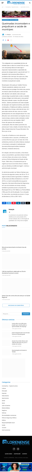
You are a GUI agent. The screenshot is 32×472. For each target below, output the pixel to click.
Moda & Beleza (6, 408)
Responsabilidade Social (8, 422)
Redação (9, 34)
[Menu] (3, 3)
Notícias (4, 413)
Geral (3, 403)
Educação (4, 391)
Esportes (4, 393)
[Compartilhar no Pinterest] (8, 40)
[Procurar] (29, 3)
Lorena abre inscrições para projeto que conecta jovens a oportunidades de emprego (19, 325)
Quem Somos (8, 453)
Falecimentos (5, 395)
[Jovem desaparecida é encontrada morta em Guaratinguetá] (6, 335)
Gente (3, 400)
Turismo (4, 427)
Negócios (4, 410)
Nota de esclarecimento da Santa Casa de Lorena (14, 248)
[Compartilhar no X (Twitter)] (5, 40)
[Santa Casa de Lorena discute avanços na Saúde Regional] (16, 286)
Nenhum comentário (7, 36)
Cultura (4, 388)
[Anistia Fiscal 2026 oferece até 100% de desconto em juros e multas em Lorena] (6, 343)
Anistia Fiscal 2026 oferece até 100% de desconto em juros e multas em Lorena (20, 342)
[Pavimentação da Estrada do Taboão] (6, 352)
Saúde (3, 425)
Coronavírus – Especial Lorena (10, 386)
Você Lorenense (6, 430)
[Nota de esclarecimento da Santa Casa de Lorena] (16, 237)
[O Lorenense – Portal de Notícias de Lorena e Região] (16, 2)
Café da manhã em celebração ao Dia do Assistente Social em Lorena (14, 272)
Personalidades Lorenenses (9, 415)
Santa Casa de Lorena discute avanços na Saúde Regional (16, 296)
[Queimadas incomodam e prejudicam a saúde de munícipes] (16, 59)
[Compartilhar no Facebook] (3, 40)
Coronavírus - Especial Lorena (10, 19)
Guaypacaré (17, 453)
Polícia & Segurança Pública (9, 417)
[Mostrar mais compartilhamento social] (11, 40)
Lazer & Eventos (6, 405)
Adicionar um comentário (16, 305)
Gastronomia (5, 398)
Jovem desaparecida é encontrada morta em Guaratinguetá (21, 333)
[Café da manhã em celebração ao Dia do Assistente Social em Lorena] (16, 261)
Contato (24, 453)
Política (4, 420)
